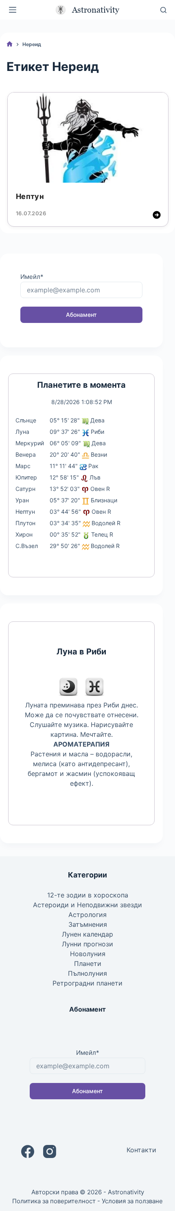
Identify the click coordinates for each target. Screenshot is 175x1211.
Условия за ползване (132, 1201)
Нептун (30, 196)
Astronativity (95, 9)
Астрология (87, 914)
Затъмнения (87, 924)
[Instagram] (49, 1151)
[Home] (10, 44)
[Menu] (12, 9)
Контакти (141, 1150)
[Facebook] (27, 1151)
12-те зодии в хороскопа (87, 895)
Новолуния (87, 954)
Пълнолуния (87, 973)
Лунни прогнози (87, 944)
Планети (87, 963)
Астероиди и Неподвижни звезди (87, 905)
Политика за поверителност (54, 1201)
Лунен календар (87, 934)
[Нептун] (88, 138)
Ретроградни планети (87, 983)
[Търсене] (163, 10)
